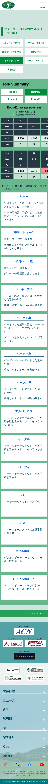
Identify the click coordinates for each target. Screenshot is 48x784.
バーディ (24, 467)
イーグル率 (24, 382)
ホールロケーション (36, 60)
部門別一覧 (36, 51)
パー (24, 495)
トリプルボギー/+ (24, 579)
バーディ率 (24, 353)
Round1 (12, 91)
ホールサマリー (11, 60)
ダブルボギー (24, 551)
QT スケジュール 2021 (37, 613)
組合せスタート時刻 (11, 51)
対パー (24, 196)
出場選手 (12, 69)
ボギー (24, 523)
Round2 (35, 91)
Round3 (12, 99)
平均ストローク (24, 232)
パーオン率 (24, 317)
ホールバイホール (36, 43)
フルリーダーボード (11, 43)
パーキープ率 (24, 289)
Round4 (35, 99)
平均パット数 (24, 261)
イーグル (24, 439)
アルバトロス (24, 411)
